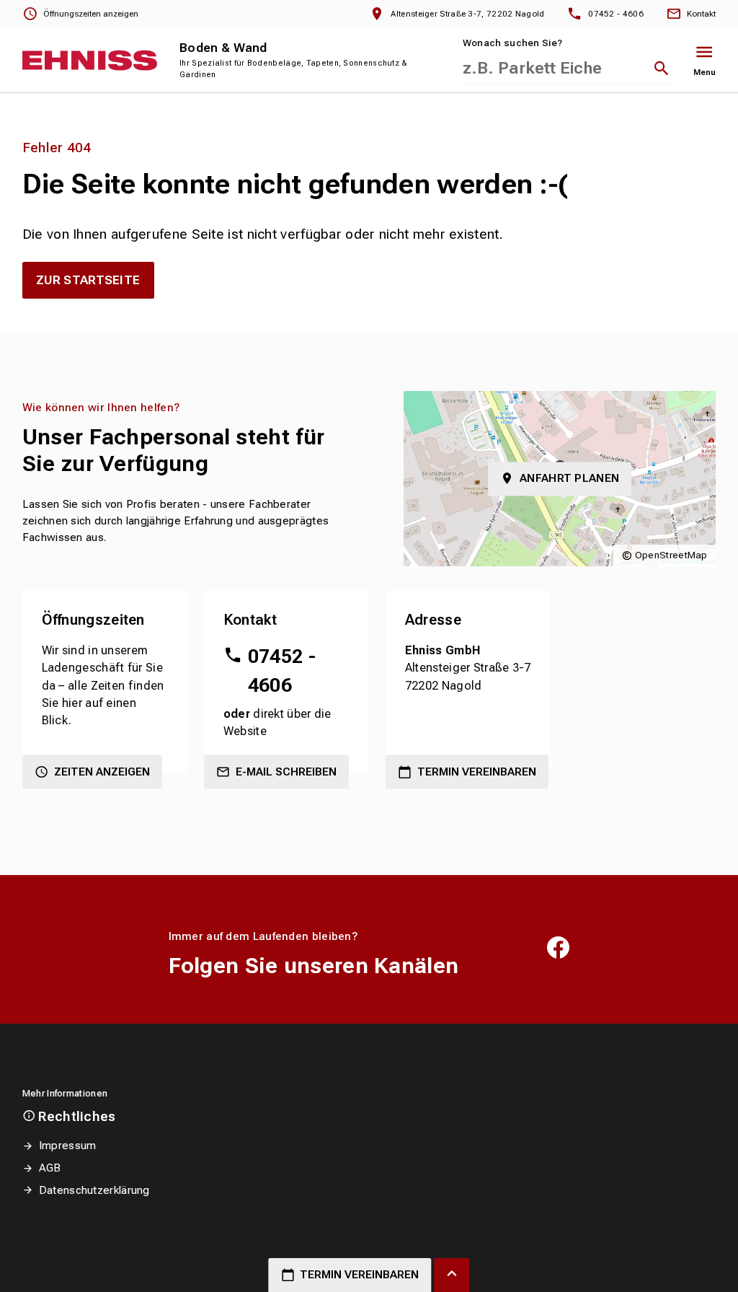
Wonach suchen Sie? (512, 43)
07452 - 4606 (282, 671)
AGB (50, 1167)
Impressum (68, 1145)
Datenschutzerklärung (94, 1190)
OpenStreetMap (671, 555)
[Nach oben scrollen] (451, 1275)
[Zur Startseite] (90, 60)
